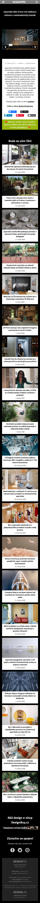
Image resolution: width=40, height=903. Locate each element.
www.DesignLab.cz (20, 897)
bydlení (31, 101)
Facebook (12, 850)
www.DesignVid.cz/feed (24, 877)
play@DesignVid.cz (22, 873)
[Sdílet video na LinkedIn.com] (8, 114)
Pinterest (27, 850)
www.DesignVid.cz (20, 867)
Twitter (20, 850)
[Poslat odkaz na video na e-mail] (32, 114)
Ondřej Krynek (30, 63)
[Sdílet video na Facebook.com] (13, 111)
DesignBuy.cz (22, 127)
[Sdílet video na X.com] (24, 111)
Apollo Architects (26, 106)
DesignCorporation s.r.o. (11, 886)
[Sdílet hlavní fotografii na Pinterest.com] (20, 114)
